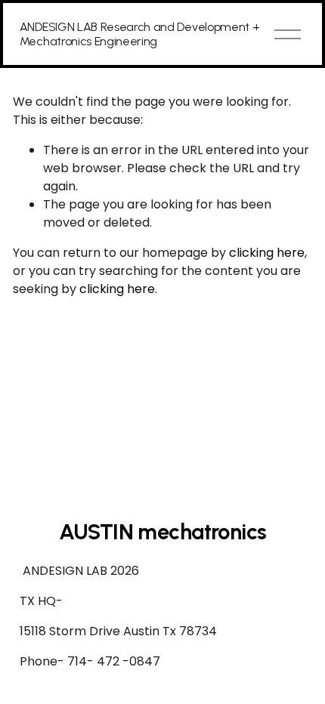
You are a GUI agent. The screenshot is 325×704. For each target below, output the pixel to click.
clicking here (267, 252)
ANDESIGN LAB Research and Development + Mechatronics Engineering (140, 34)
